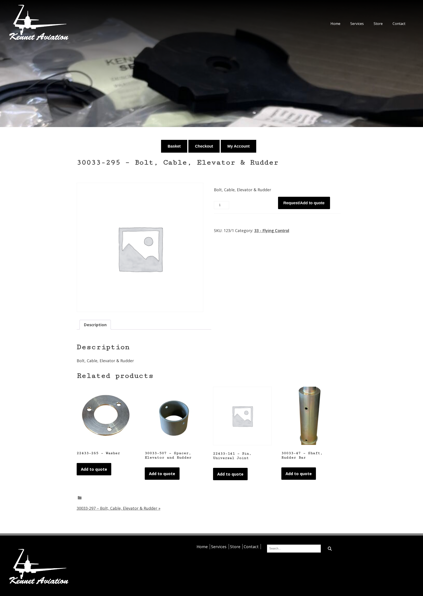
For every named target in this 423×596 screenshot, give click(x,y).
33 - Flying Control (271, 230)
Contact (399, 23)
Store (378, 23)
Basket (174, 146)
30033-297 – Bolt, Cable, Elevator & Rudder (118, 508)
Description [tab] (95, 324)
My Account (238, 146)
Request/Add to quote (304, 203)
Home (335, 23)
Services (357, 23)
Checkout (204, 146)
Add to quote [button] (94, 469)
